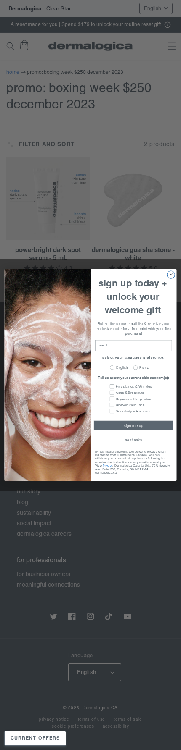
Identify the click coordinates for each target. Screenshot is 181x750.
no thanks (133, 439)
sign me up (133, 425)
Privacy (108, 465)
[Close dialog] (171, 274)
